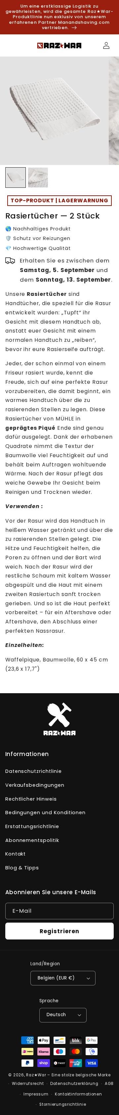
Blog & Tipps (22, 867)
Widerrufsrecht (28, 1083)
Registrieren (60, 931)
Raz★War (36, 1075)
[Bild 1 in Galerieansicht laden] (15, 177)
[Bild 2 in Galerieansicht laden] (38, 177)
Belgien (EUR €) (56, 978)
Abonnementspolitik (32, 840)
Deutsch (56, 1015)
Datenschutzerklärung (74, 1083)
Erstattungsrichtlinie (32, 826)
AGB (109, 1083)
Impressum (36, 1094)
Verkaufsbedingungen (34, 785)
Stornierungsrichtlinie (62, 1104)
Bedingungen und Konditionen (45, 812)
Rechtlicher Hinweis (31, 799)
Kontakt (15, 854)
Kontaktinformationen (78, 1094)
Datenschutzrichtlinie (33, 771)
